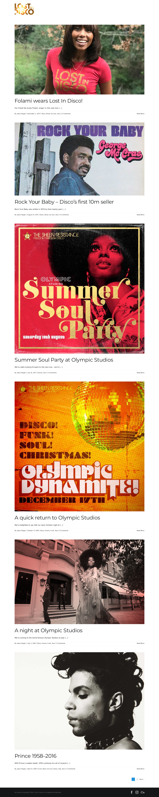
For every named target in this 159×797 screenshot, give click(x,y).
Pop (59, 769)
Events (40, 373)
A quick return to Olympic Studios (57, 517)
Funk (52, 530)
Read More (140, 113)
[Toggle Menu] (142, 9)
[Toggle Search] (134, 9)
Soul (58, 113)
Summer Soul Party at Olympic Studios (64, 360)
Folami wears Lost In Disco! (49, 101)
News (55, 769)
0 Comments (66, 113)
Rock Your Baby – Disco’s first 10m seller (64, 202)
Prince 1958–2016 (35, 756)
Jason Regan (21, 113)
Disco (43, 113)
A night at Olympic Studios (48, 630)
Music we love (51, 113)
